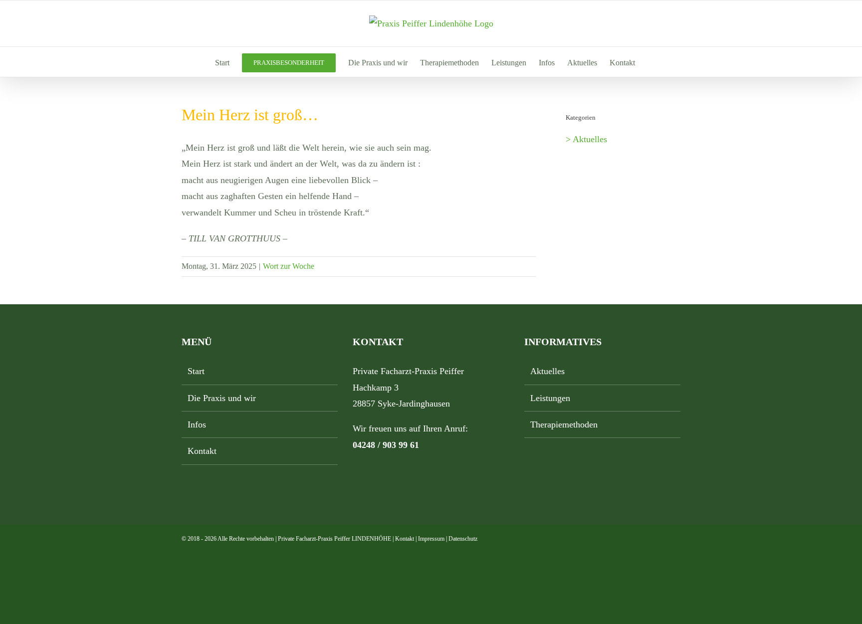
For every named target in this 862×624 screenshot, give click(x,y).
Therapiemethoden (564, 424)
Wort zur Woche (288, 266)
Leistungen (550, 398)
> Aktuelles (586, 139)
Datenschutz (462, 538)
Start (196, 371)
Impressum (431, 538)
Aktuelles (547, 371)
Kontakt (202, 451)
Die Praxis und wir (222, 398)
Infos (197, 424)
